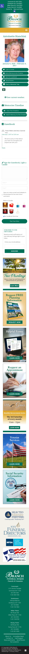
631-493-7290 (15, 595)
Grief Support (19, 638)
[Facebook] (14, 11)
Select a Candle (8, 200)
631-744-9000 (15, 629)
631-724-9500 (15, 605)
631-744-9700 (15, 617)
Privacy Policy (14, 651)
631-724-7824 (15, 607)
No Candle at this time (11, 216)
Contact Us (9, 638)
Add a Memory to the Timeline (14, 73)
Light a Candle (9, 69)
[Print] (3, 89)
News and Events (9, 640)
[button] (2, 6)
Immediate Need (18, 636)
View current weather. (15, 97)
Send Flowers (9, 80)
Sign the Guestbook (11, 77)
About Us (8, 636)
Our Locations (14, 642)
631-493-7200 (15, 593)
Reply (3, 148)
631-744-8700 (15, 619)
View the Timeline (12, 111)
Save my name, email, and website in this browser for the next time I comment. (14, 194)
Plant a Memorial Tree (12, 84)
